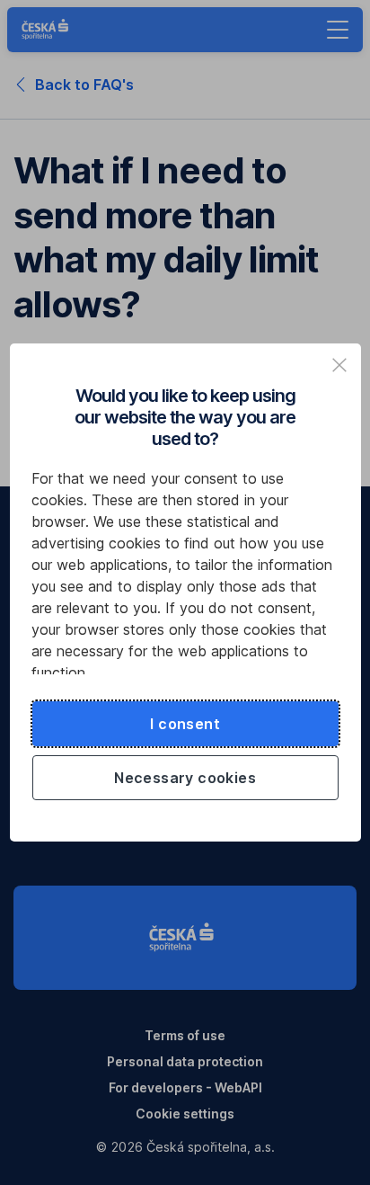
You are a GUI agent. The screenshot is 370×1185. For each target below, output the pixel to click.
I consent (185, 724)
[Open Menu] (337, 29)
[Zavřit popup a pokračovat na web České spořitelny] (339, 365)
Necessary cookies (185, 778)
